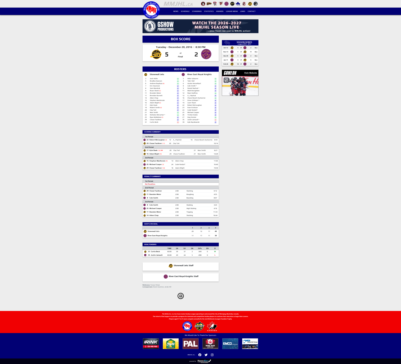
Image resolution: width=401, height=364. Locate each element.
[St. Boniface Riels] (232, 4)
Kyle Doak (153, 105)
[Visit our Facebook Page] (201, 354)
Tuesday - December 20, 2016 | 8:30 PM (180, 47)
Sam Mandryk (155, 88)
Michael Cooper (193, 112)
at (181, 53)
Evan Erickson (192, 107)
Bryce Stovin (154, 91)
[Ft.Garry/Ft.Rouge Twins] (209, 4)
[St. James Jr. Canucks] (238, 4)
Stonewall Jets (153, 231)
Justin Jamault (192, 120)
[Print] (181, 296)
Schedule (185, 11)
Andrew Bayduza (156, 83)
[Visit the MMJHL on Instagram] (212, 354)
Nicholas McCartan (157, 115)
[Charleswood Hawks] (203, 4)
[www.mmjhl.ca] (151, 17)
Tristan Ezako (192, 115)
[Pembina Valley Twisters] (215, 4)
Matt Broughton (193, 91)
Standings (197, 11)
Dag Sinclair (191, 117)
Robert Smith (155, 107)
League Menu (232, 11)
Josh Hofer (154, 79)
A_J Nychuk (191, 95)
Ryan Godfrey (192, 93)
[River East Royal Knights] (226, 4)
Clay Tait (153, 110)
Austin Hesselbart (194, 83)
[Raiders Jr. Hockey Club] (220, 4)
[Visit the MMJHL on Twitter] (207, 354)
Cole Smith (191, 86)
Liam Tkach (191, 103)
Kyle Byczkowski (193, 122)
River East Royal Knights (157, 236)
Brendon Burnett (156, 95)
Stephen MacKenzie (157, 100)
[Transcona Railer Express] (255, 4)
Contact (252, 11)
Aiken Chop (154, 98)
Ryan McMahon (155, 117)
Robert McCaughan (194, 105)
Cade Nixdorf (192, 110)
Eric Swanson (155, 86)
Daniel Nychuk (192, 88)
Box (256, 48)
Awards (219, 11)
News (175, 11)
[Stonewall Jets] (250, 4)
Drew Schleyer (192, 100)
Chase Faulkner (155, 120)
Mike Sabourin (192, 79)
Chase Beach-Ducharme (196, 98)
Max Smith (154, 112)
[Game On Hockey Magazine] (240, 83)
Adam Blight (154, 103)
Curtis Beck (154, 122)
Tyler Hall (190, 81)
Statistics (209, 11)
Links (242, 11)
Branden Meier (155, 93)
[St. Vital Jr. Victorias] (244, 4)
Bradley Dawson (156, 81)
